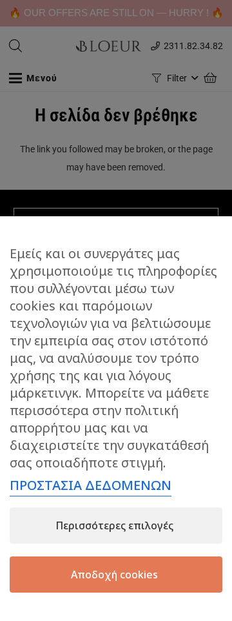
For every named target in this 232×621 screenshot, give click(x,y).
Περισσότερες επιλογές (114, 525)
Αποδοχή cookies (114, 574)
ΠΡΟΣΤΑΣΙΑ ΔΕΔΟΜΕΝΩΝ (90, 485)
